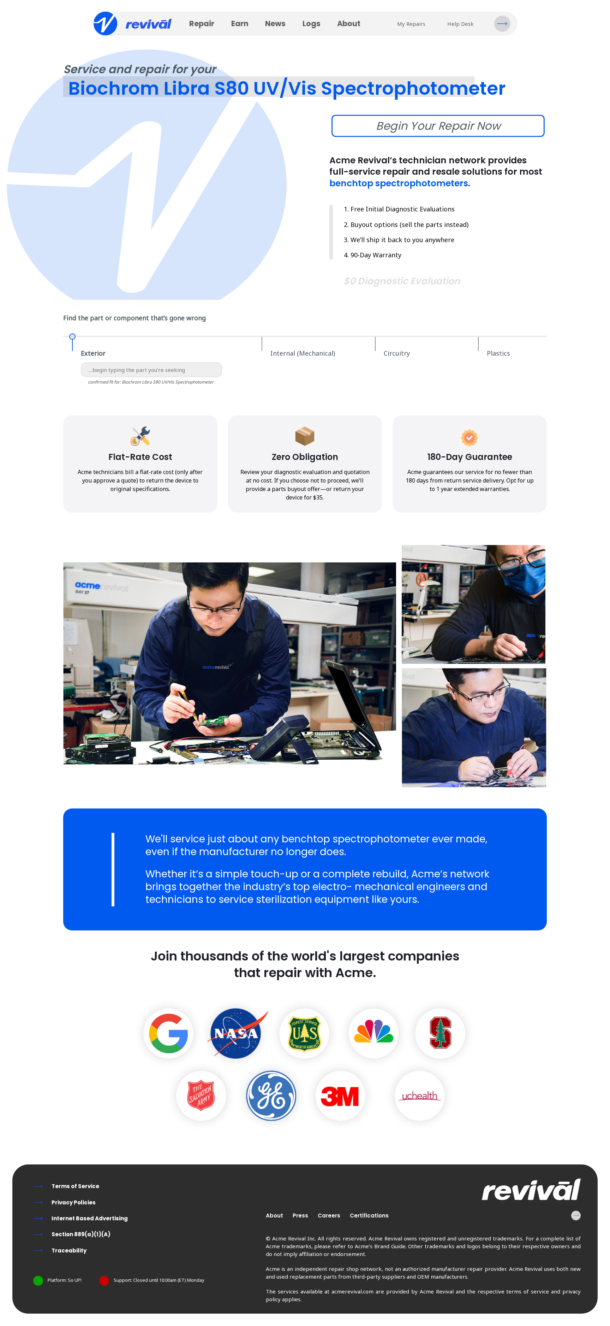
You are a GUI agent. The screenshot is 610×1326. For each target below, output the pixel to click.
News (275, 23)
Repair (201, 23)
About (348, 23)
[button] (502, 24)
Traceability (69, 1250)
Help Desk (460, 23)
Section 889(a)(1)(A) (81, 1234)
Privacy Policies (74, 1202)
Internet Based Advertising (90, 1218)
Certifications (369, 1215)
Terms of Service (75, 1186)
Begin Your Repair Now (438, 125)
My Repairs (411, 23)
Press (300, 1215)
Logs (312, 23)
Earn (240, 23)
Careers (329, 1215)
